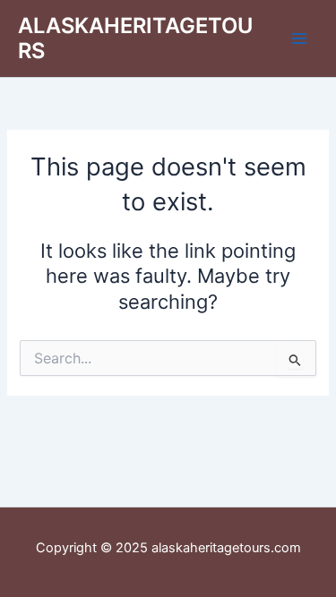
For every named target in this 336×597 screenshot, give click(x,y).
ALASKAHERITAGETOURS (135, 38)
